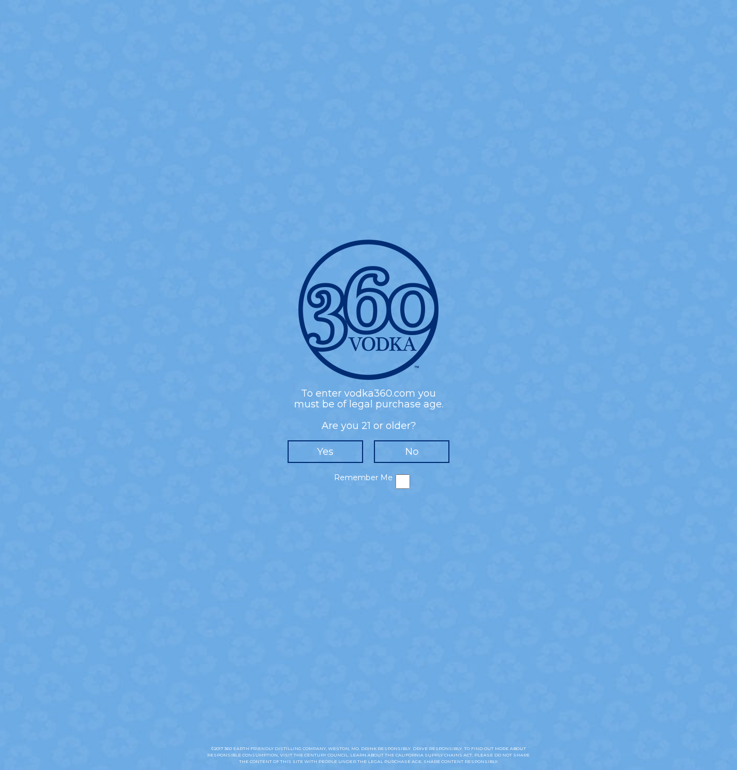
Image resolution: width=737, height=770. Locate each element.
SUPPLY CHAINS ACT (448, 755)
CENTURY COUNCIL (326, 755)
